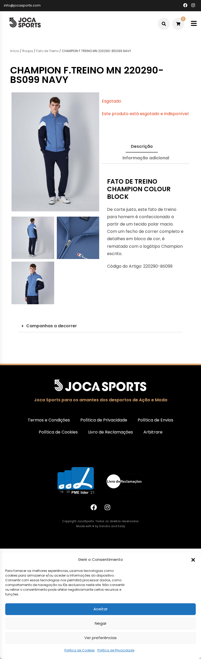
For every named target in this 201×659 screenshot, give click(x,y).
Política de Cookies (79, 650)
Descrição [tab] (142, 146)
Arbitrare (153, 432)
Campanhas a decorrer (51, 326)
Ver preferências (100, 637)
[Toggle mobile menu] (194, 23)
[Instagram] (107, 507)
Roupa (27, 51)
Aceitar (100, 609)
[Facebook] (93, 507)
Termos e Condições (49, 420)
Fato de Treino (47, 51)
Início (14, 51)
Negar (101, 623)
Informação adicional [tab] (145, 158)
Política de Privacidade (115, 650)
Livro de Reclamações (110, 432)
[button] (193, 559)
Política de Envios (155, 420)
